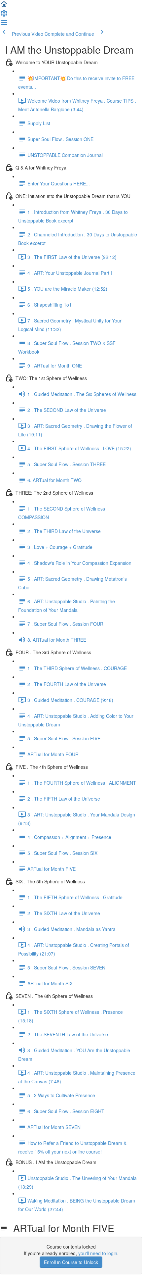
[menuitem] (4, 15)
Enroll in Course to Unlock (71, 1262)
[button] (4, 6)
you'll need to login (97, 1253)
